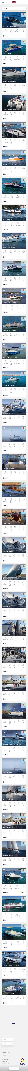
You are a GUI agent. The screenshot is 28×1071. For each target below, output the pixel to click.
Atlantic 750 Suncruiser (9, 54)
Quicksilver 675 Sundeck (9, 302)
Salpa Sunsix (6, 910)
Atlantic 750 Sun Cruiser (9, 81)
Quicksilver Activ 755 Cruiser (11, 965)
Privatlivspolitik (5, 1063)
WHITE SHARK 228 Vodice (10, 883)
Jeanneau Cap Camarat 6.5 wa (12, 275)
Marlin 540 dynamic (8, 993)
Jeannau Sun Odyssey (9, 717)
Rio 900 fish (6, 634)
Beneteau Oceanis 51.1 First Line (12, 744)
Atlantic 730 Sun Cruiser (9, 109)
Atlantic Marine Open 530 (10, 358)
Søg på (6, 8)
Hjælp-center (5, 1059)
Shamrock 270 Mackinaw (10, 496)
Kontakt (3, 1065)
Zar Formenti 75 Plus (8, 219)
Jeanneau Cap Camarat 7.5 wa (11, 137)
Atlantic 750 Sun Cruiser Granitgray (13, 192)
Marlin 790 (6, 938)
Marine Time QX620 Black (10, 26)
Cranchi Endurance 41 (9, 385)
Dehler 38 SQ (6, 579)
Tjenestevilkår (5, 1061)
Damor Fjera (6, 523)
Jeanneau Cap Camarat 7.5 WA (12, 164)
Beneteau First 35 (8, 413)
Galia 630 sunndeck (8, 468)
